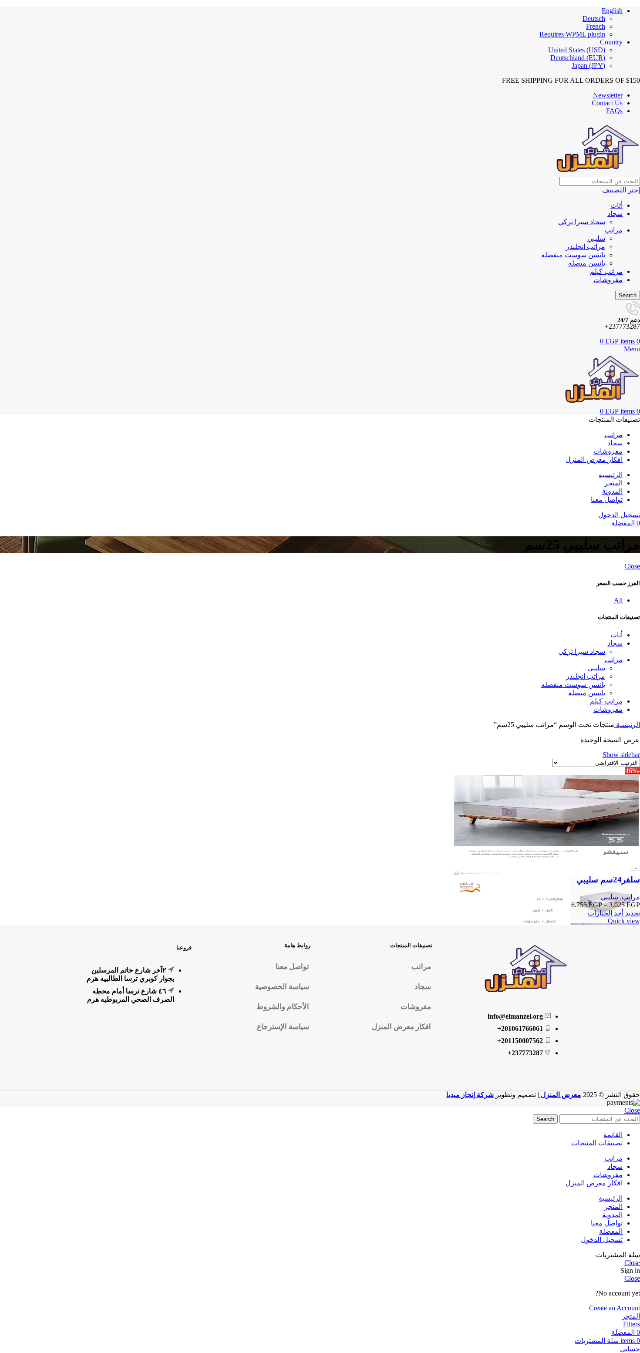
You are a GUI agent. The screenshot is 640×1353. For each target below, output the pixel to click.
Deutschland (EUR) (577, 57)
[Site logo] (596, 172)
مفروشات (608, 279)
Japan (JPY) (588, 65)
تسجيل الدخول (602, 1239)
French (595, 26)
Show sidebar (621, 754)
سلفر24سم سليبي (608, 879)
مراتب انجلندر (585, 246)
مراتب (613, 230)
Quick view (624, 921)
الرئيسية (627, 724)
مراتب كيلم (606, 271)
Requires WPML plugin (572, 34)
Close (632, 566)
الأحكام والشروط (282, 1007)
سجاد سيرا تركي (581, 222)
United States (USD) (576, 50)
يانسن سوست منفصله (573, 255)
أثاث (616, 205)
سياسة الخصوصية (282, 987)
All (618, 600)
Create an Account (614, 1308)
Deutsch (594, 18)
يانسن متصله (586, 263)
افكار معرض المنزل (401, 1027)
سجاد (615, 213)
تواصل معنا (292, 967)
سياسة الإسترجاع (283, 1027)
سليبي (596, 238)
